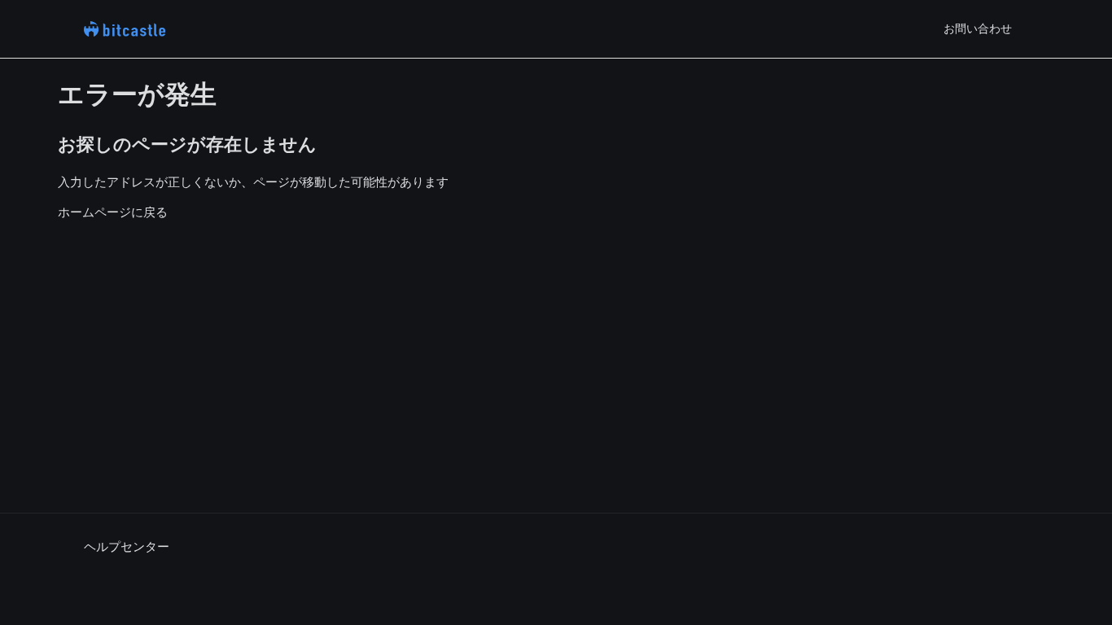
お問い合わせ (977, 28)
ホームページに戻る (113, 212)
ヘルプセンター (126, 546)
